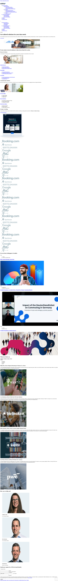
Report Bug (16, 580)
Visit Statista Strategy (3, 112)
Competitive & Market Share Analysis (7, 72)
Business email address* (12, 571)
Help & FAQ (13, 580)
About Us (3, 18)
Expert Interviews (4, 78)
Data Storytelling (6, 15)
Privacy (25, 580)
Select (1, 359)
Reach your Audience (7, 28)
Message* (10, 575)
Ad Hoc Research (8, 13)
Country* (15, 573)
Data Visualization (6, 16)
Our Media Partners (21, 580)
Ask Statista (5, 12)
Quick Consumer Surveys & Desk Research (8, 77)
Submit (2, 579)
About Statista (4, 580)
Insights (3, 17)
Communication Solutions (6, 14)
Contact (7, 580)
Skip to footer (7, 0)
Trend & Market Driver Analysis (10, 11)
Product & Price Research (6, 67)
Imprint (28, 580)
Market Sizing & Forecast (9, 10)
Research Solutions (5, 5)
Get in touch (2, 38)
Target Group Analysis (9, 7)
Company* (10, 572)
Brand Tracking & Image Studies (10, 8)
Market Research (6, 6)
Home (1, 580)
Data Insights (6, 9)
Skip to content (2, 0)
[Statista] (4, 2)
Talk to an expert (4, 19)
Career (10, 580)
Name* (10, 570)
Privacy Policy (30, 577)
